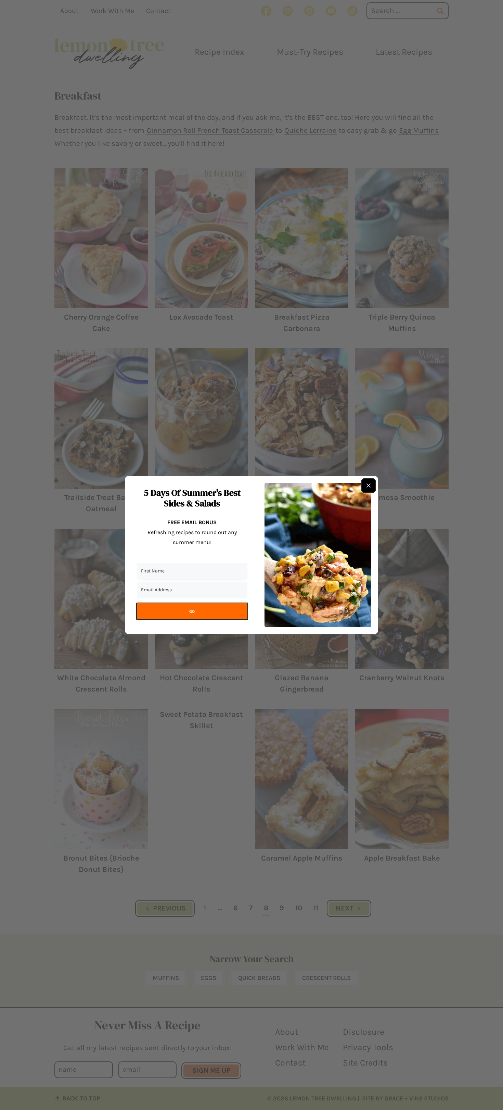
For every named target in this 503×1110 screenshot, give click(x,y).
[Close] (368, 485)
